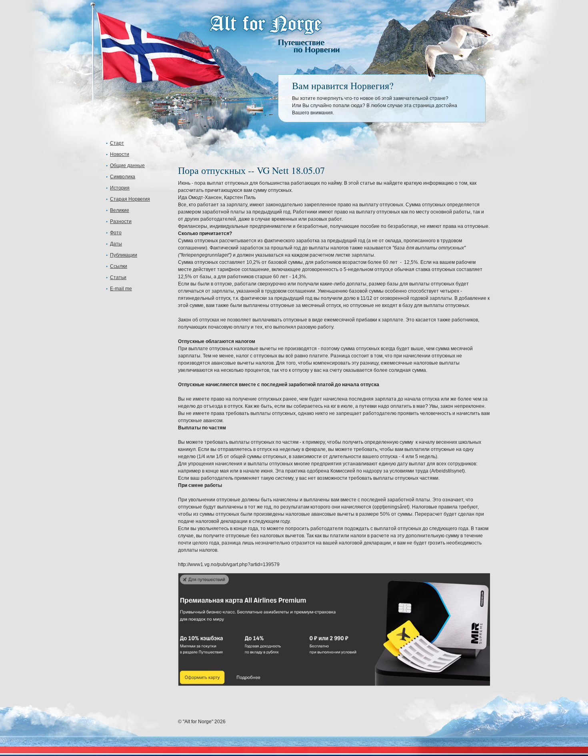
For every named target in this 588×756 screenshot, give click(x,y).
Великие (119, 210)
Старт (117, 143)
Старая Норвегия (130, 199)
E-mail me (121, 288)
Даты (116, 244)
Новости (119, 154)
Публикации (123, 255)
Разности (121, 221)
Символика (122, 177)
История (120, 188)
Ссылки (118, 266)
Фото (116, 232)
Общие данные (127, 165)
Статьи (118, 277)
